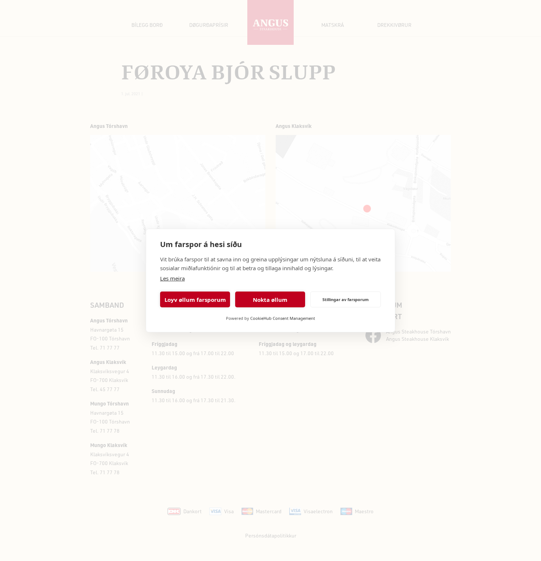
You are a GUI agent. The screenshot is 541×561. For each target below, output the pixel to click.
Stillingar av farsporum (345, 299)
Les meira (172, 278)
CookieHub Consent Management (282, 318)
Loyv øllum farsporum (195, 299)
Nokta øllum (270, 299)
